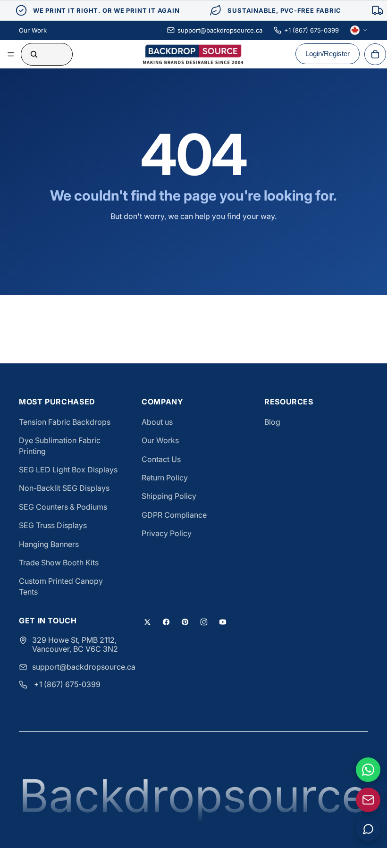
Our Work (33, 30)
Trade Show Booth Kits (59, 562)
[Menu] (11, 54)
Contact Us (161, 459)
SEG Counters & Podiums (63, 507)
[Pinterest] (185, 622)
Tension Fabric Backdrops (64, 422)
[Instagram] (204, 622)
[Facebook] (166, 622)
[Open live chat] (368, 829)
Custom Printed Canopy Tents (61, 586)
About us (157, 422)
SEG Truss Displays (53, 525)
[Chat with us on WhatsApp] (368, 769)
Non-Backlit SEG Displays (64, 488)
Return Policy (165, 477)
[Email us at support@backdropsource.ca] (368, 800)
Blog (272, 422)
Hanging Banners (49, 544)
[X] (147, 622)
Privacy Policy (167, 533)
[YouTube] (222, 622)
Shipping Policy (169, 496)
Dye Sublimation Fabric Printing (60, 445)
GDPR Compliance (174, 515)
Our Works (160, 440)
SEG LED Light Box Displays (68, 469)
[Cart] (375, 54)
